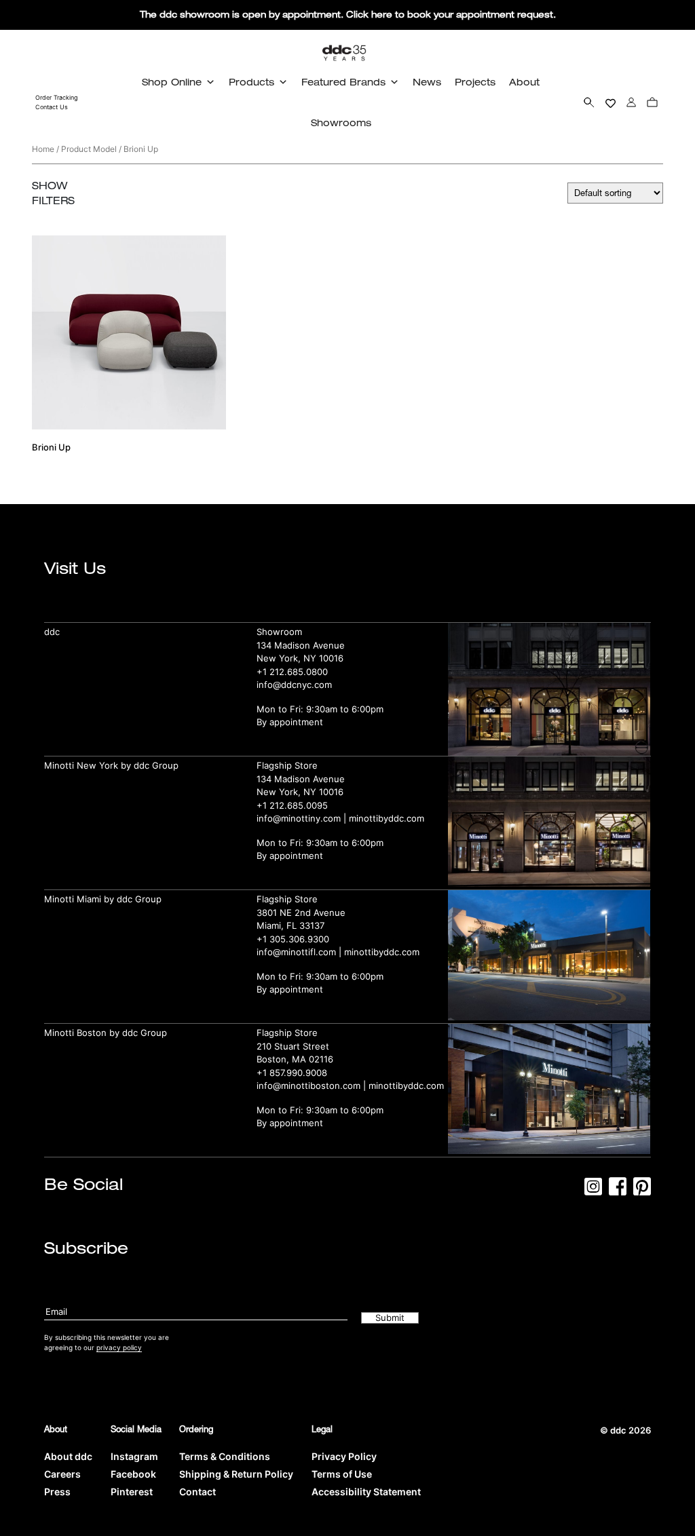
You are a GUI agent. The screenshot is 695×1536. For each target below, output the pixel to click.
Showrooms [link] (341, 122)
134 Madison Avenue (301, 645)
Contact (197, 1491)
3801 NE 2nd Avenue (301, 912)
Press (57, 1491)
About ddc (68, 1456)
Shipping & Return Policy (236, 1474)
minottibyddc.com (386, 818)
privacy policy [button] (119, 1347)
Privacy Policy (344, 1456)
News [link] (427, 82)
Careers (62, 1474)
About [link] (524, 82)
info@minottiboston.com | (313, 1085)
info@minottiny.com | (303, 818)
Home (43, 149)
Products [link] (251, 82)
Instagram (134, 1456)
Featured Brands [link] (343, 82)
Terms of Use (342, 1474)
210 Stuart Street (293, 1046)
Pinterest (132, 1491)
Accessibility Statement (366, 1491)
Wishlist (610, 102)
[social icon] (593, 1190)
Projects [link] (475, 82)
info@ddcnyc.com (294, 684)
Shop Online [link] (172, 82)
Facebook (133, 1474)
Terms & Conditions (224, 1456)
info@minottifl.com (296, 951)
